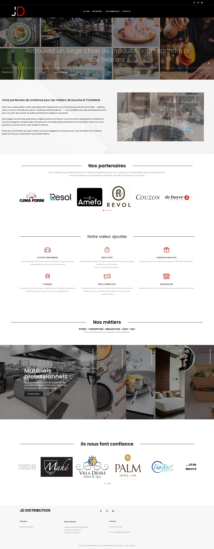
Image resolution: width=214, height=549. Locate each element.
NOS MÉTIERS (97, 11)
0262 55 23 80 (116, 527)
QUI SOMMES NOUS (112, 11)
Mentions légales (26, 527)
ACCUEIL (86, 11)
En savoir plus (33, 394)
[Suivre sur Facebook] (194, 2)
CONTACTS (126, 11)
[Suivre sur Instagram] (198, 2)
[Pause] (209, 63)
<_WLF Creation (129, 546)
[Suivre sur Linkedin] (202, 2)
